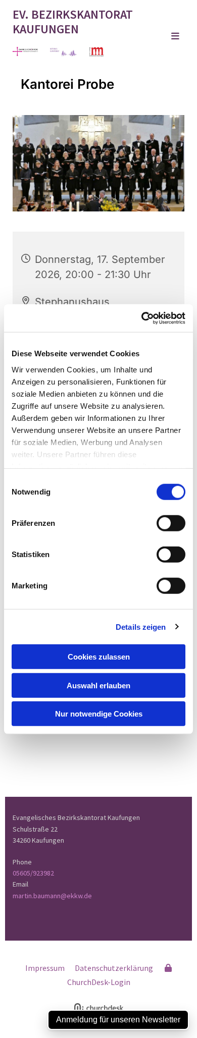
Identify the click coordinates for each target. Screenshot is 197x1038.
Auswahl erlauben (98, 685)
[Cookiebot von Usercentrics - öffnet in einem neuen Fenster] (141, 317)
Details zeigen (141, 626)
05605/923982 (33, 873)
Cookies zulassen (99, 656)
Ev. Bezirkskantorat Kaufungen (73, 22)
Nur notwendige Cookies (98, 713)
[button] (165, 36)
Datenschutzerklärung (114, 968)
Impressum (45, 968)
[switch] (171, 523)
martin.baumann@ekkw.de (52, 895)
